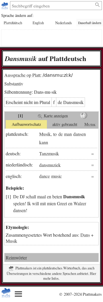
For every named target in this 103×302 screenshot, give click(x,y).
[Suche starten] (98, 5)
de (60, 134)
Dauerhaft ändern (89, 23)
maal (41, 196)
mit (43, 203)
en (49, 196)
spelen (19, 203)
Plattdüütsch (13, 22)
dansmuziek (50, 165)
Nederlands (63, 22)
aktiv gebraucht (64, 124)
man (68, 134)
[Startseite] (5, 5)
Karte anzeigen (55, 115)
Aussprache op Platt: (22, 75)
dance (44, 176)
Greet (62, 203)
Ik (29, 203)
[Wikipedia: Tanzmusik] (84, 115)
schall (31, 196)
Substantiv (13, 84)
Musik (90, 124)
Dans (85, 235)
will (35, 203)
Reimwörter (16, 257)
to (55, 134)
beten (57, 196)
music (56, 176)
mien (51, 203)
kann (43, 142)
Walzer (80, 203)
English (38, 22)
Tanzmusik (49, 153)
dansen (79, 134)
